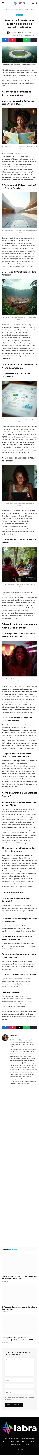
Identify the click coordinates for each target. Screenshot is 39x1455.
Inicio (5, 1439)
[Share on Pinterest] (12, 40)
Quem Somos (13, 1439)
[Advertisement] (19, 1166)
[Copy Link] (33, 40)
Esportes (19, 15)
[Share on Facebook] (5, 40)
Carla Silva (20, 32)
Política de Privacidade (11, 1441)
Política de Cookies (27, 1439)
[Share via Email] (19, 40)
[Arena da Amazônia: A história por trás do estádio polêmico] (19, 54)
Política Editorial (28, 1441)
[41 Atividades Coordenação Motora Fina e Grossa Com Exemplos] (19, 1294)
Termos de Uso (15, 1444)
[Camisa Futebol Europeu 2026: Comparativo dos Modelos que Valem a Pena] (19, 1264)
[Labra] (19, 3)
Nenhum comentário (12, 35)
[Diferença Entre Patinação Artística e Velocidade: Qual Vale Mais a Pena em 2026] (19, 1325)
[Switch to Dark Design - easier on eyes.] (33, 3)
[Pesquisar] (36, 3)
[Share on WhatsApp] (26, 40)
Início (3, 9)
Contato (26, 1444)
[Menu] (3, 3)
